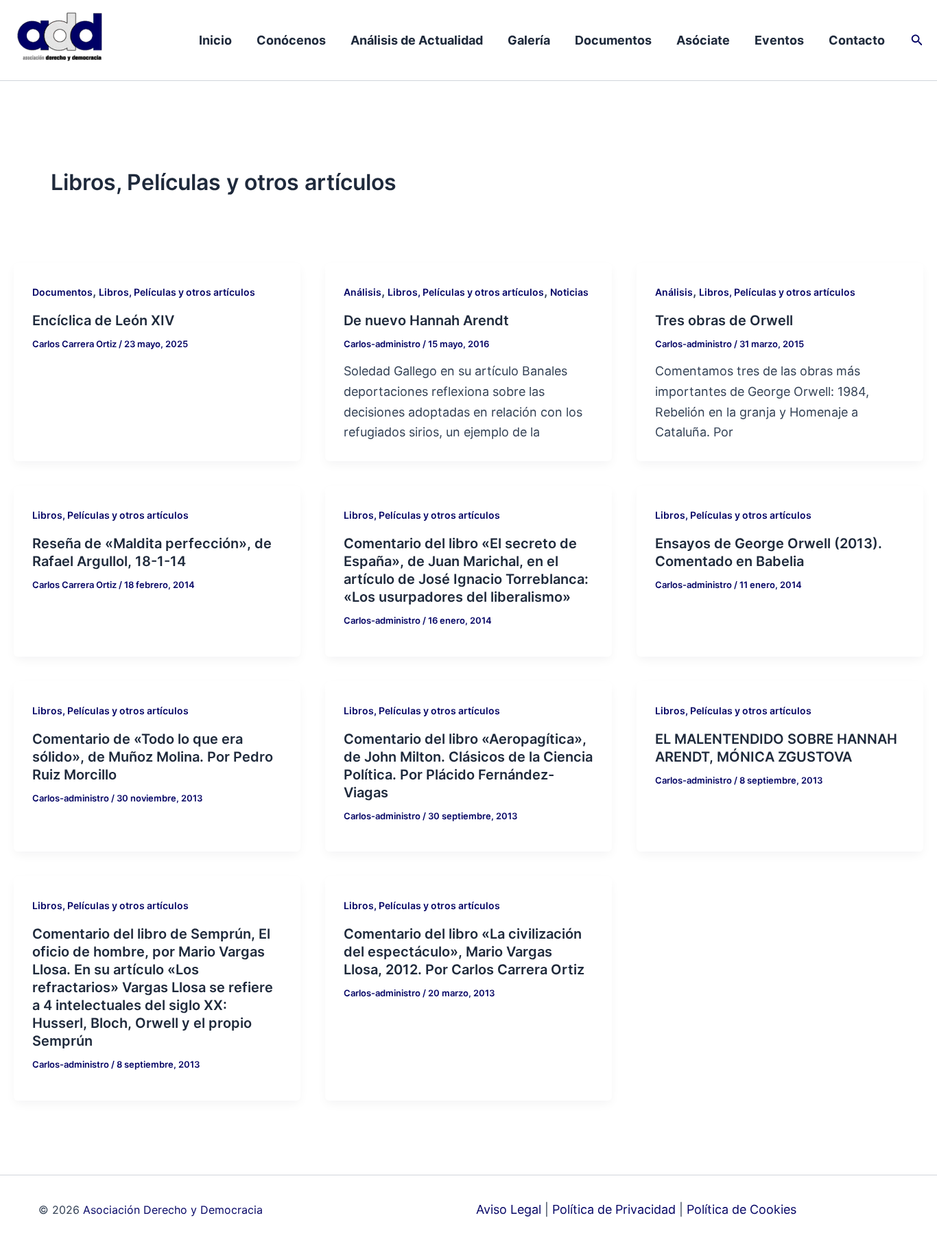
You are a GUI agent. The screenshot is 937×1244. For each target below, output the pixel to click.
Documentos (613, 40)
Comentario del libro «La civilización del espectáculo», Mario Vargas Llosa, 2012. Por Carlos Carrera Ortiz (464, 952)
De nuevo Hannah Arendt (426, 320)
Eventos (779, 40)
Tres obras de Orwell (724, 320)
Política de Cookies (741, 1209)
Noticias (569, 292)
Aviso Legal (508, 1209)
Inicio (215, 40)
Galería (529, 40)
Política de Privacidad (614, 1209)
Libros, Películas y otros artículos (177, 292)
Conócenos (291, 40)
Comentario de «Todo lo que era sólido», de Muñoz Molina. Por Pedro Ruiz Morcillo (152, 757)
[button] (917, 40)
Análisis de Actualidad (417, 40)
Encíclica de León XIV (103, 320)
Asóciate (703, 40)
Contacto (857, 40)
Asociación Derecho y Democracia (173, 1210)
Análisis (362, 292)
